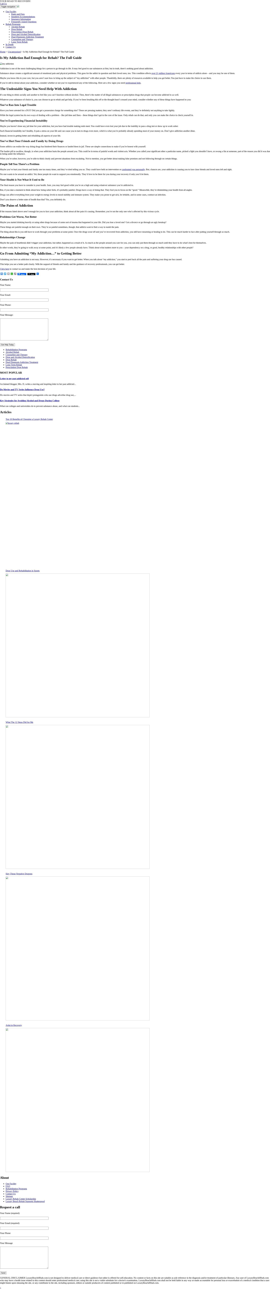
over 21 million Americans (163, 73)
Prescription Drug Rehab (22, 32)
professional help (133, 83)
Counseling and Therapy (22, 39)
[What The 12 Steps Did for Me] (78, 797)
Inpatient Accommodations (23, 16)
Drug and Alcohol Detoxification (25, 34)
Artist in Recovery (14, 1025)
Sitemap (9, 1196)
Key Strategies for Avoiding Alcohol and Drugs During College (29, 400)
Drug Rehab (16, 29)
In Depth (10, 44)
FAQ (8, 1186)
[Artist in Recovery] (78, 1100)
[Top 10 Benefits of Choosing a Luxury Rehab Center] (78, 494)
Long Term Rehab (19, 42)
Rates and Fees (18, 14)
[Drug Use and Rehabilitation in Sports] (78, 645)
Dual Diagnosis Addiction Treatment (27, 37)
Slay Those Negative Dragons (19, 874)
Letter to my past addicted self (14, 378)
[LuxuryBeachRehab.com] (18, 6)
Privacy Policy (12, 1191)
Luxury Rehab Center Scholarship (21, 1199)
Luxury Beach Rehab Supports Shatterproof (25, 1201)
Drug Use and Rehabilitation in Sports (23, 571)
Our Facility (11, 11)
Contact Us (11, 47)
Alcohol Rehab (18, 27)
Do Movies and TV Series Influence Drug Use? (22, 389)
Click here (4, 269)
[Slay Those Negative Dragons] (78, 948)
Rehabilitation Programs (16, 349)
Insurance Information (21, 19)
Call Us (3, 4)
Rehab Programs (13, 24)
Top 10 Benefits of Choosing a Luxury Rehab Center (29, 419)
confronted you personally (133, 169)
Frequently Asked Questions (23, 22)
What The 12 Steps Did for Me (19, 722)
